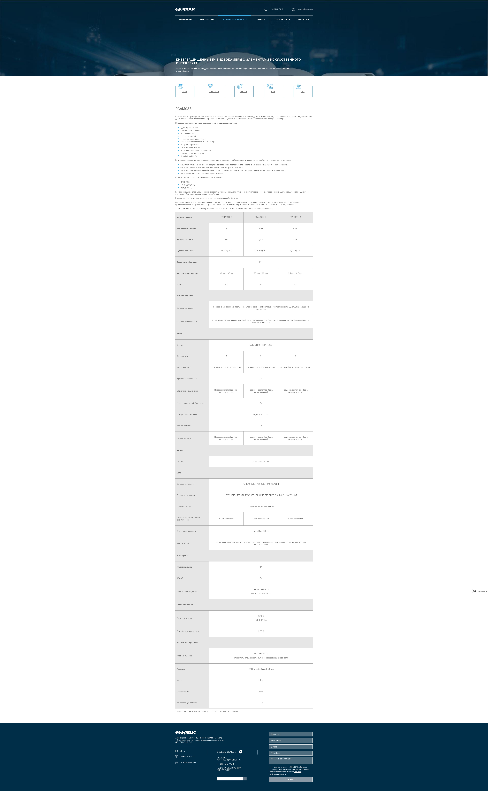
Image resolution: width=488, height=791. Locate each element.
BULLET (243, 92)
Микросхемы (207, 19)
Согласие (272, 769)
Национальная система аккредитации (229, 769)
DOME (184, 92)
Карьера (261, 19)
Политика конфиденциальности (228, 759)
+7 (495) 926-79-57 (187, 756)
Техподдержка (282, 19)
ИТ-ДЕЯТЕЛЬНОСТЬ (225, 764)
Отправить (290, 779)
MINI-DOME (214, 92)
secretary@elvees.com (188, 762)
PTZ (302, 92)
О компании (185, 19)
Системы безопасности (234, 19)
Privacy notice (481, 591)
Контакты (303, 19)
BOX (273, 92)
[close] (486, 591)
